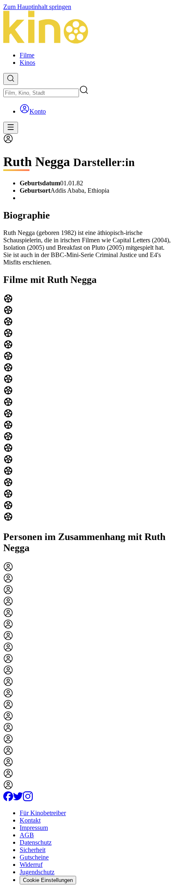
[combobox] (41, 93)
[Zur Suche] (10, 79)
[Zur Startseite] (88, 28)
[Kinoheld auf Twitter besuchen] (18, 798)
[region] (88, 408)
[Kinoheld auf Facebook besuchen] (8, 798)
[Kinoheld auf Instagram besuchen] (28, 798)
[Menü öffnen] (10, 128)
